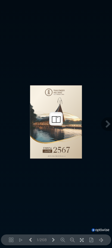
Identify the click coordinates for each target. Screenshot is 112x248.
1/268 (42, 240)
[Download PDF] (91, 239)
